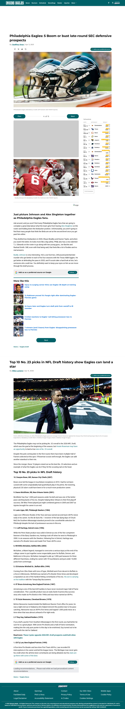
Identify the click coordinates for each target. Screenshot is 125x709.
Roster (59, 3)
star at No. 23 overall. (44, 449)
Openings (38, 691)
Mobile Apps (106, 691)
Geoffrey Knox (18, 44)
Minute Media (14, 703)
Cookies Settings (86, 698)
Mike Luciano (17, 371)
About (16, 691)
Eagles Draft (24, 347)
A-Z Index (65, 698)
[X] (113, 3)
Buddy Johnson (20, 255)
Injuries (66, 3)
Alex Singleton (67, 226)
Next (73, 116)
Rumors (34, 3)
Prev (19, 116)
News (28, 3)
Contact (64, 691)
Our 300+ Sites (85, 691)
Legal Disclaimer (20, 698)
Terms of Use (85, 695)
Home (16, 347)
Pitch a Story (39, 695)
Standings (51, 3)
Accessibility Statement (44, 698)
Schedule (42, 3)
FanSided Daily (19, 695)
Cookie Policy (106, 695)
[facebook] (108, 3)
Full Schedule (89, 191)
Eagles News (24, 677)
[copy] (25, 49)
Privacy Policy (66, 695)
